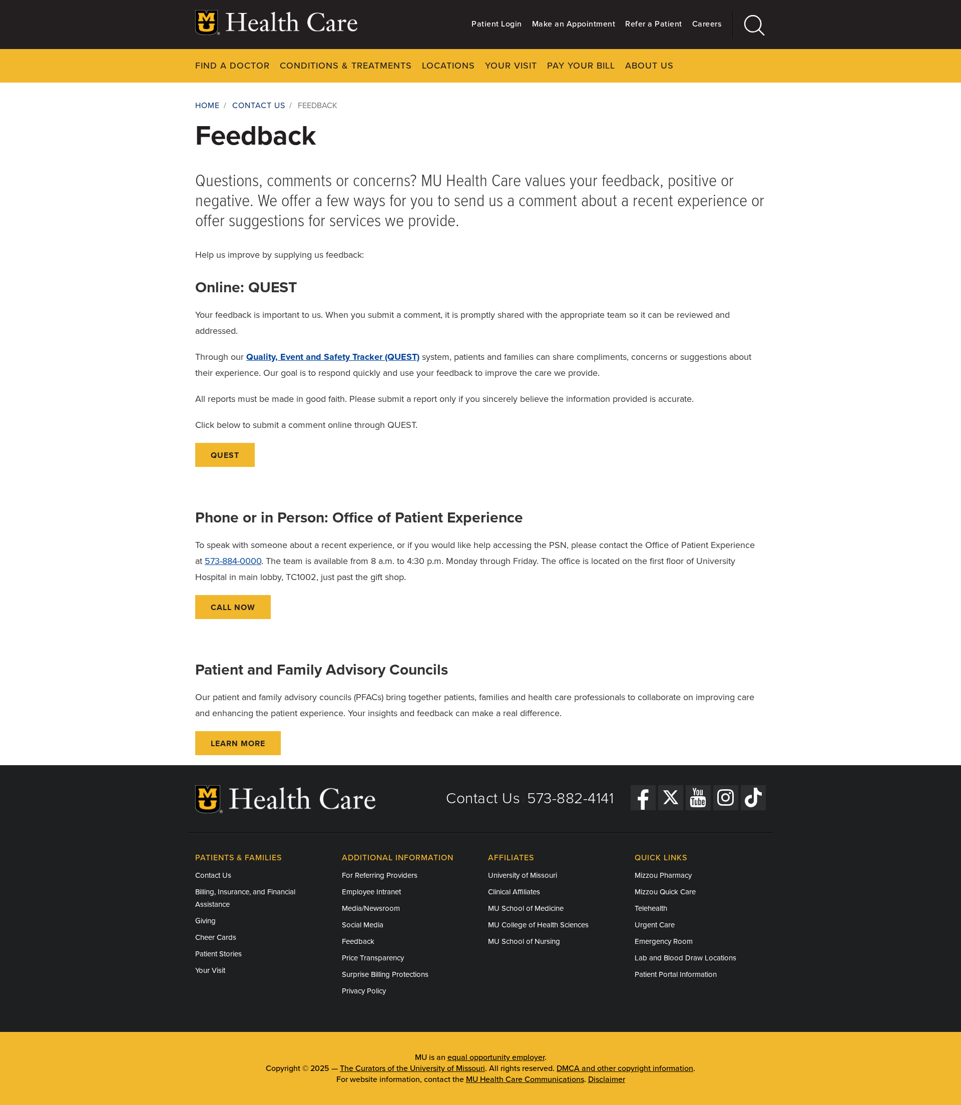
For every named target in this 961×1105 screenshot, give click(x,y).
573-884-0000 (233, 561)
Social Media (362, 924)
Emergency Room (664, 941)
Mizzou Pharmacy (663, 875)
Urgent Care (655, 924)
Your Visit (511, 65)
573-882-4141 (570, 798)
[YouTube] (698, 797)
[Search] (749, 25)
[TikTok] (753, 797)
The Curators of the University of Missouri (412, 1068)
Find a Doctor (232, 65)
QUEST (225, 455)
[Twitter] (670, 797)
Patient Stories (218, 953)
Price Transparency (373, 957)
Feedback (358, 941)
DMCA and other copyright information (625, 1068)
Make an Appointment (574, 24)
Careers (707, 24)
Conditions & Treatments (346, 65)
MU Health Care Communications (525, 1079)
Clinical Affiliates (514, 891)
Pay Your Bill (581, 65)
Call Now (233, 608)
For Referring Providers (379, 875)
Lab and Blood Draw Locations (685, 957)
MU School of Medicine (526, 908)
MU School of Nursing (524, 941)
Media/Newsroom (371, 908)
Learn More (238, 744)
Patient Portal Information (676, 974)
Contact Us (258, 106)
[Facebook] (643, 797)
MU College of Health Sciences (538, 924)
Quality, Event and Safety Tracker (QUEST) (332, 356)
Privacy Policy (364, 990)
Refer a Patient (653, 24)
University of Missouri (522, 875)
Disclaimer (606, 1079)
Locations (448, 65)
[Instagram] (725, 797)
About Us (649, 65)
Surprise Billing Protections (385, 974)
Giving (205, 920)
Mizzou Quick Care (665, 891)
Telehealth (651, 908)
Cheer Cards (215, 937)
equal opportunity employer (496, 1057)
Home (207, 106)
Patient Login (496, 24)
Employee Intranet (371, 891)
